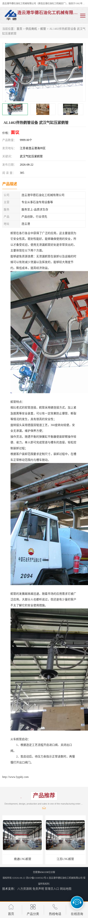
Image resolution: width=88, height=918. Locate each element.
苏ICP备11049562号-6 (37, 878)
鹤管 (43, 28)
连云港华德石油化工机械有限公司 (65, 878)
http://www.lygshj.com (15, 776)
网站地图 (65, 888)
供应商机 (31, 28)
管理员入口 (52, 888)
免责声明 (38, 888)
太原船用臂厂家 (65, 859)
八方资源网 (24, 888)
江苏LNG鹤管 (22, 859)
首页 (19, 28)
